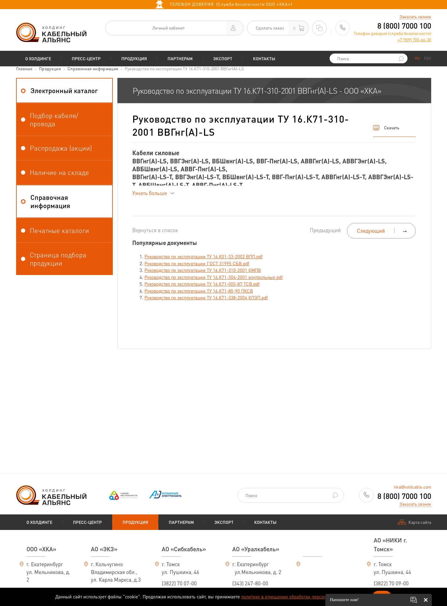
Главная (24, 68)
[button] (64, 90)
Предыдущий (325, 230)
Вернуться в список (155, 230)
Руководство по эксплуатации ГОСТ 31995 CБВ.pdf (196, 263)
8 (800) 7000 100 (404, 25)
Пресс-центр (86, 58)
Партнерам (180, 58)
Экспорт (222, 58)
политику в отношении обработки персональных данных (299, 597)
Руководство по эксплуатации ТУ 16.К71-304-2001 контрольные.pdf (213, 277)
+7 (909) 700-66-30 (414, 39)
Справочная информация (93, 68)
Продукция (134, 58)
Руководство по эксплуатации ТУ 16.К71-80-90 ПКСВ (198, 291)
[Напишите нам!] (413, 600)
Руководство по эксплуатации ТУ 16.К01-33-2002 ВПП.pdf (203, 256)
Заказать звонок (415, 16)
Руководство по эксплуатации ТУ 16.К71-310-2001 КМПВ (202, 270)
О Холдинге (38, 58)
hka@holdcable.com (412, 486)
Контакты (264, 58)
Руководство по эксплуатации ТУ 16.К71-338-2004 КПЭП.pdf (206, 297)
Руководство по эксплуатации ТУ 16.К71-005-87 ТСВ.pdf (202, 284)
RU (417, 58)
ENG (427, 58)
